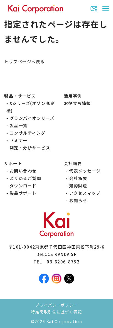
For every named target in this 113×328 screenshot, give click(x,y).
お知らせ (78, 200)
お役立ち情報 (77, 103)
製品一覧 (19, 125)
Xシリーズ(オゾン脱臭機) (30, 106)
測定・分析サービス (30, 148)
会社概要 (78, 178)
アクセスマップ (85, 193)
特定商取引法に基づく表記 (56, 312)
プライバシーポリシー (56, 305)
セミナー (19, 140)
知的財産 (78, 185)
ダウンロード (23, 185)
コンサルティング (28, 133)
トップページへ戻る (24, 61)
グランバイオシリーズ (32, 118)
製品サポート (23, 193)
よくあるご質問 (25, 178)
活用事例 (73, 96)
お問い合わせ (23, 171)
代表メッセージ (85, 171)
